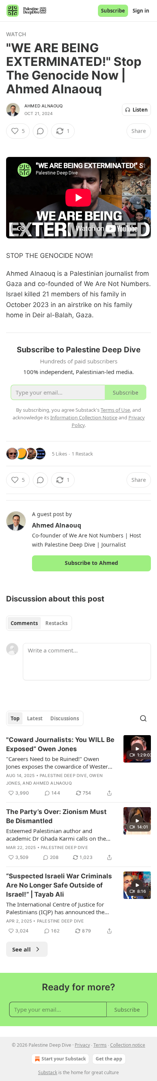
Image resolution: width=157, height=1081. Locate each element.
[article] (78, 766)
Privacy (82, 1045)
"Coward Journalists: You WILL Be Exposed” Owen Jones (60, 744)
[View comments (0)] (40, 131)
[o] (137, 749)
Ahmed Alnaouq (43, 106)
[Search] (143, 718)
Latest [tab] (35, 718)
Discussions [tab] (64, 718)
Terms (100, 1045)
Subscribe (113, 10)
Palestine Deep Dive (63, 775)
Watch (16, 34)
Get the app (109, 1058)
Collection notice (127, 1045)
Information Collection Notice (83, 417)
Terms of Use (115, 409)
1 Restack (82, 453)
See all (21, 949)
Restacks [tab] (56, 623)
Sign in (141, 10)
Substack (47, 1072)
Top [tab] (15, 718)
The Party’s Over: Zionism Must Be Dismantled (56, 816)
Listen (140, 109)
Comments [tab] (24, 623)
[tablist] (39, 623)
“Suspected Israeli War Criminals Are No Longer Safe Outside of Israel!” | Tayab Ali (59, 885)
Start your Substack (64, 1058)
